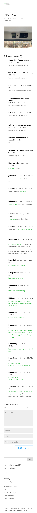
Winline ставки (13, 204)
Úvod (13, 468)
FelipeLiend (12, 239)
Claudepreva (13, 214)
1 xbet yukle (12, 219)
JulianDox (12, 176)
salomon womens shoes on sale (20, 125)
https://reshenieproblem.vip (16, 265)
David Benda (12, 18)
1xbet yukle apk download (24, 229)
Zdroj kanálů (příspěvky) (11, 493)
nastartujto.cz (27, 510)
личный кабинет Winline (16, 179)
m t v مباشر (12, 85)
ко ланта (11, 168)
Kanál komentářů (9, 496)
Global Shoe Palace (15, 60)
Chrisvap (11, 188)
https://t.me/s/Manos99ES (16, 317)
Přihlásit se (7, 490)
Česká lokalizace (9, 498)
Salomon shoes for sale (17, 138)
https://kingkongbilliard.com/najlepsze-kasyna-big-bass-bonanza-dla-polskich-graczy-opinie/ (20, 303)
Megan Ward (8, 468)
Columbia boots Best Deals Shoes (18, 99)
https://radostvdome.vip (15, 278)
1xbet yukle (23, 191)
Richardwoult (13, 163)
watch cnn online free (16, 73)
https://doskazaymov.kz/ (15, 244)
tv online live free (15, 150)
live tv (10, 112)
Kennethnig (12, 312)
